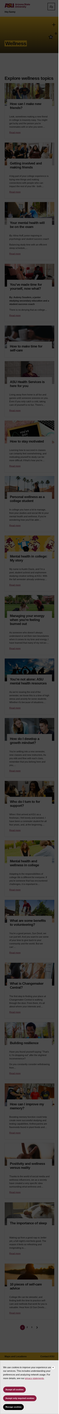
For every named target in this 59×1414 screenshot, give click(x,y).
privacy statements (34, 1378)
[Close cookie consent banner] (53, 1368)
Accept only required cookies (19, 1398)
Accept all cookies (14, 1389)
